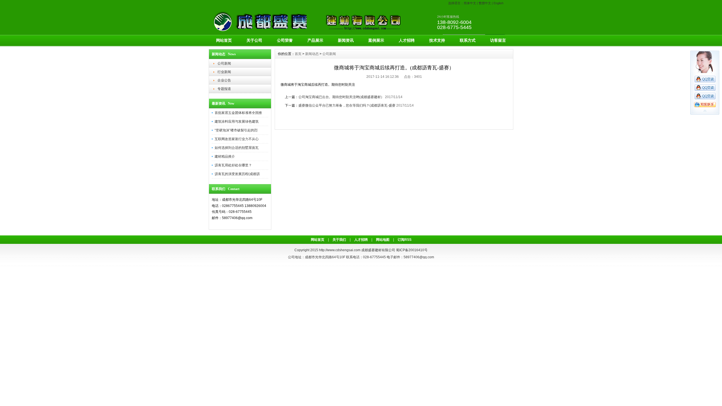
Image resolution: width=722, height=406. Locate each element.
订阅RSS (404, 240)
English (498, 3)
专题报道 (224, 89)
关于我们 (339, 240)
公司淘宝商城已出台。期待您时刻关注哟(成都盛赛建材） (341, 97)
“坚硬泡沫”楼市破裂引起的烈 (236, 130)
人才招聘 (407, 40)
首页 (298, 54)
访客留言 (498, 40)
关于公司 (254, 40)
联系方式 (468, 40)
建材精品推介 (225, 156)
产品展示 (315, 40)
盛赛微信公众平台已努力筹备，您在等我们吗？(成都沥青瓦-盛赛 (346, 105)
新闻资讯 (346, 40)
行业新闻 (224, 72)
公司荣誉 (285, 40)
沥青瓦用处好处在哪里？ (233, 165)
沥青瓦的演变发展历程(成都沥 (237, 174)
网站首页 (224, 40)
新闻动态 (312, 54)
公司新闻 (224, 63)
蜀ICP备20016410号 (412, 250)
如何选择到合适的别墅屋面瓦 (237, 148)
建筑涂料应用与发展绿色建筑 (237, 121)
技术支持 (437, 40)
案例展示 (376, 40)
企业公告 (224, 80)
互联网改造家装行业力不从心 (237, 139)
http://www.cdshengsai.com (339, 250)
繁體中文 (485, 3)
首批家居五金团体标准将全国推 (238, 113)
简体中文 (470, 3)
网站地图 (382, 240)
